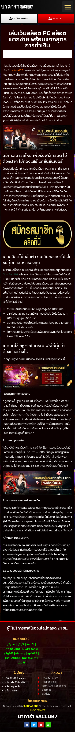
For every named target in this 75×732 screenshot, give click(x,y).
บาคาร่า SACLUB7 (17, 7)
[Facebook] (26, 724)
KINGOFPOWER (37, 710)
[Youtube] (41, 724)
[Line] (48, 724)
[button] (67, 6)
